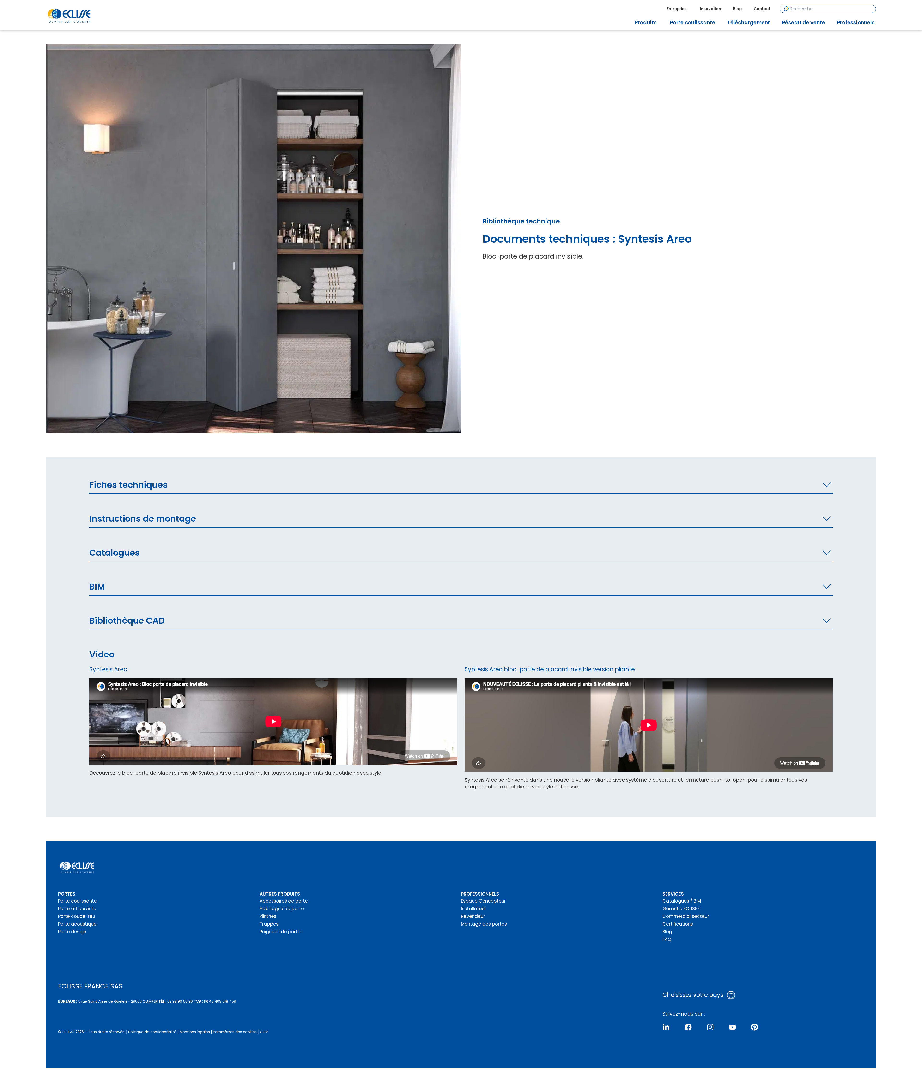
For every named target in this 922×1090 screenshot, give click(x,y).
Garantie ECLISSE (681, 908)
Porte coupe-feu (76, 916)
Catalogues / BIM (681, 901)
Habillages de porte (282, 908)
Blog (667, 931)
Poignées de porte (280, 931)
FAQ (666, 939)
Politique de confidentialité (152, 1031)
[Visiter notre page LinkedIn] (666, 1027)
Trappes (269, 924)
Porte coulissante (77, 901)
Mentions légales (195, 1031)
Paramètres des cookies (235, 1031)
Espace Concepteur (483, 901)
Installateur (473, 908)
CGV (264, 1031)
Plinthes (268, 916)
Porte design (72, 931)
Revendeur (473, 916)
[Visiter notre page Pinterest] (754, 1027)
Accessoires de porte (284, 901)
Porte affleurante (77, 908)
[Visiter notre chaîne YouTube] (732, 1027)
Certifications (677, 924)
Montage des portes (484, 924)
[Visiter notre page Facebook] (688, 1027)
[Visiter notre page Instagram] (710, 1027)
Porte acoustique (77, 924)
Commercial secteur (685, 916)
